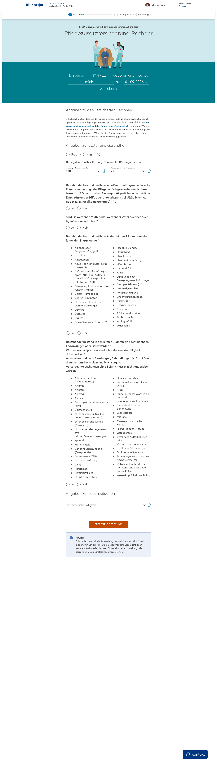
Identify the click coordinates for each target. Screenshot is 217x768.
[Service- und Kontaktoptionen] (195, 754)
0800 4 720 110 (58, 4)
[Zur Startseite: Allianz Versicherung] (34, 5)
